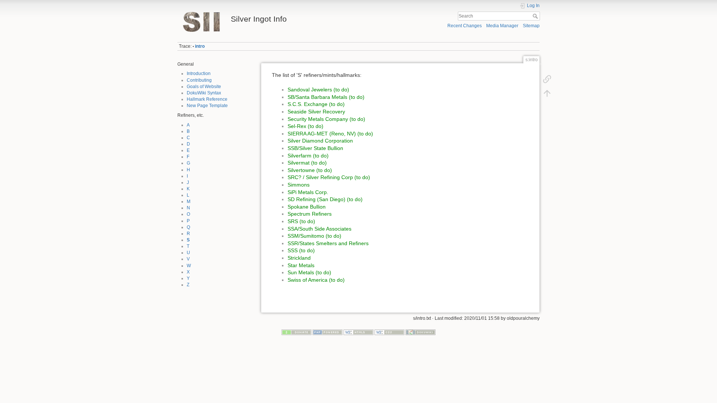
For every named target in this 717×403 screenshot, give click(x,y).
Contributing (199, 80)
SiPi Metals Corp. (308, 192)
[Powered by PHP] (327, 332)
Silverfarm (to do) (308, 156)
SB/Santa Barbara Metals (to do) (326, 97)
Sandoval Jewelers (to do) (318, 90)
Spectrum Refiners (310, 214)
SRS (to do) (301, 221)
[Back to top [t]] (547, 93)
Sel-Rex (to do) (305, 126)
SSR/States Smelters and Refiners (328, 243)
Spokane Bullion (307, 207)
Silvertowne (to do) (310, 170)
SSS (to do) (301, 250)
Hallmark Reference (207, 99)
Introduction (199, 73)
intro (200, 46)
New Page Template (207, 105)
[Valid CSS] (389, 332)
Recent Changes (464, 25)
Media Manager (502, 25)
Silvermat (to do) (307, 163)
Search (536, 16)
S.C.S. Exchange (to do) (316, 104)
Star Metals (301, 265)
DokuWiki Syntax (204, 93)
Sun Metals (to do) (309, 272)
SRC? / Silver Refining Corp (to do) (329, 177)
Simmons (299, 185)
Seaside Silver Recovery (316, 112)
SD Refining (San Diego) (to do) (325, 199)
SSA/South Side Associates (319, 229)
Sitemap (531, 25)
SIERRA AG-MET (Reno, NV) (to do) (330, 134)
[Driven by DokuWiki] (420, 332)
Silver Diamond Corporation (320, 141)
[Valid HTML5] (358, 332)
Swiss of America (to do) (316, 280)
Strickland (299, 258)
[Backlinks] (547, 79)
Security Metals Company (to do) (326, 119)
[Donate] (296, 332)
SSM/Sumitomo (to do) (314, 236)
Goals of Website (204, 86)
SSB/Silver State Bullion (315, 148)
